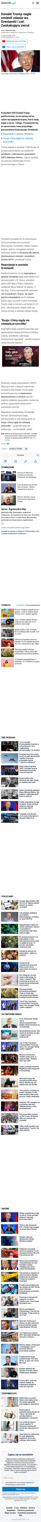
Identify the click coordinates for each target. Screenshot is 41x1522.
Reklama (23, 1508)
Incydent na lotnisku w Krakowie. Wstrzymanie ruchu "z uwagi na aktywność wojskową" (20, 532)
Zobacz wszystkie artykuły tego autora (15, 528)
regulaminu (30, 1482)
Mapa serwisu (10, 1513)
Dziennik (3, 8)
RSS (20, 1515)
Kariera (32, 1508)
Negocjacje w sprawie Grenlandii (18, 134)
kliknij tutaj (23, 1500)
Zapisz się (20, 1489)
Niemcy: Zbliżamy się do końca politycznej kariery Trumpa (26, 499)
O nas (16, 1508)
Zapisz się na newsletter (15, 47)
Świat (27, 8)
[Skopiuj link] (25, 461)
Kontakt (9, 1508)
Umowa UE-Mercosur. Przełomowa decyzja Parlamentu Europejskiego (26, 475)
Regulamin (11, 1510)
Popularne (20, 605)
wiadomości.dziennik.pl (16, 8)
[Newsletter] (5, 461)
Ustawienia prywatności (27, 1513)
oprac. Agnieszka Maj (17, 31)
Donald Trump (15, 449)
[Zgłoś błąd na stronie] (35, 461)
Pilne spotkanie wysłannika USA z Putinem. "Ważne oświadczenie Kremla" (27, 487)
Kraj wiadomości (33, 605)
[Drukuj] (15, 461)
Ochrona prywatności (25, 1510)
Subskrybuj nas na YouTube (16, 41)
